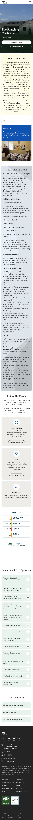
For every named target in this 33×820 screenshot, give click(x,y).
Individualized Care (7, 788)
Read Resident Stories (16, 503)
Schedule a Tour (16, 42)
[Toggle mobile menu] (30, 2)
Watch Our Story (15, 46)
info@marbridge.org (10, 758)
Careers (4, 791)
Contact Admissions (16, 442)
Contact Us (19, 788)
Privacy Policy (3, 816)
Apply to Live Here (21, 791)
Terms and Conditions (10, 816)
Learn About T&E (16, 475)
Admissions (5, 785)
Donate (18, 785)
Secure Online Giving (8, 783)
